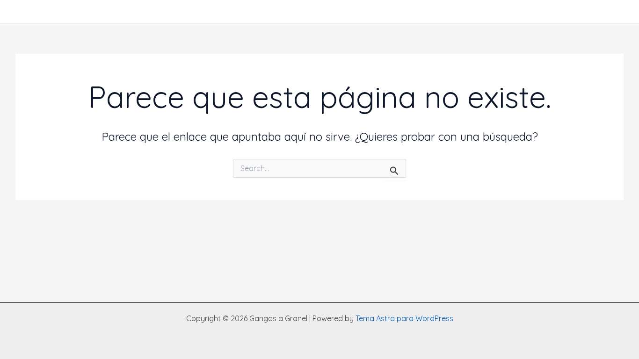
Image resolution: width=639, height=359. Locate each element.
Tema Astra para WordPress (404, 318)
